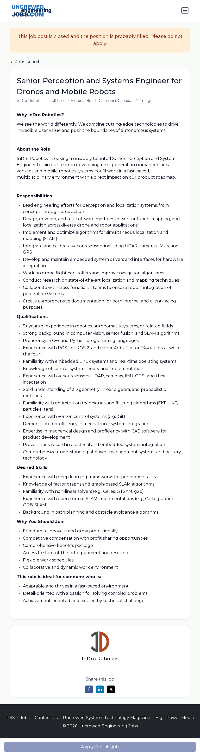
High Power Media (174, 717)
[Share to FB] (89, 689)
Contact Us (46, 717)
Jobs (24, 717)
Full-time (57, 100)
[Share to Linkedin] (100, 689)
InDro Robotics (30, 100)
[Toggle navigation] (185, 10)
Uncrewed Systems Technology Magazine (106, 717)
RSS (11, 717)
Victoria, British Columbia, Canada (101, 100)
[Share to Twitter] (111, 689)
